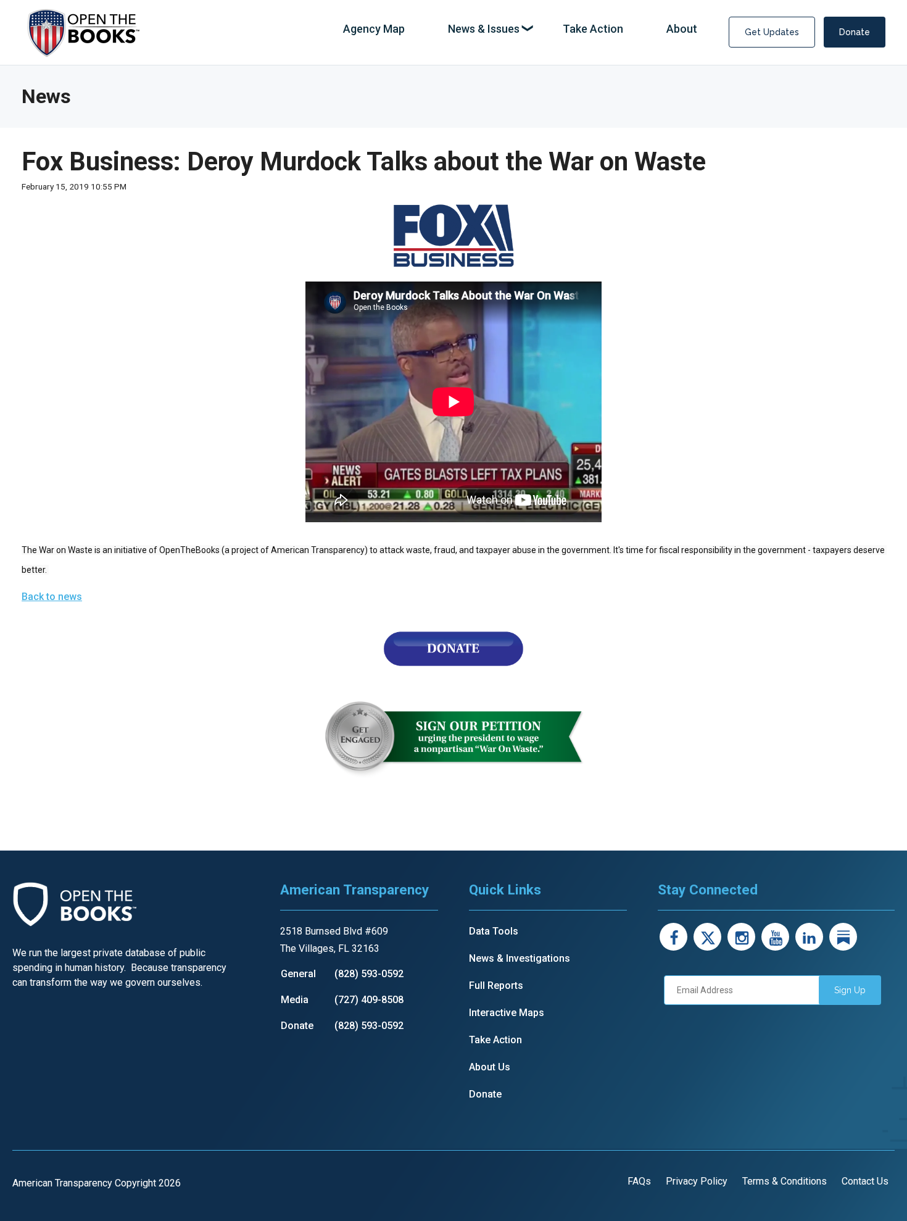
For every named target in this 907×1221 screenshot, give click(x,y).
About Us (489, 1067)
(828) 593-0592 (369, 974)
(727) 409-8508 (369, 1000)
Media (295, 1000)
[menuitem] (374, 29)
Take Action (495, 1040)
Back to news (52, 596)
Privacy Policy (696, 1181)
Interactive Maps (506, 1013)
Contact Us (865, 1181)
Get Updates (772, 32)
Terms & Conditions (784, 1181)
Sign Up (850, 990)
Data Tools (493, 931)
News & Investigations (519, 958)
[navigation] (520, 29)
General (298, 974)
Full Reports (496, 985)
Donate (854, 32)
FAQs (639, 1181)
